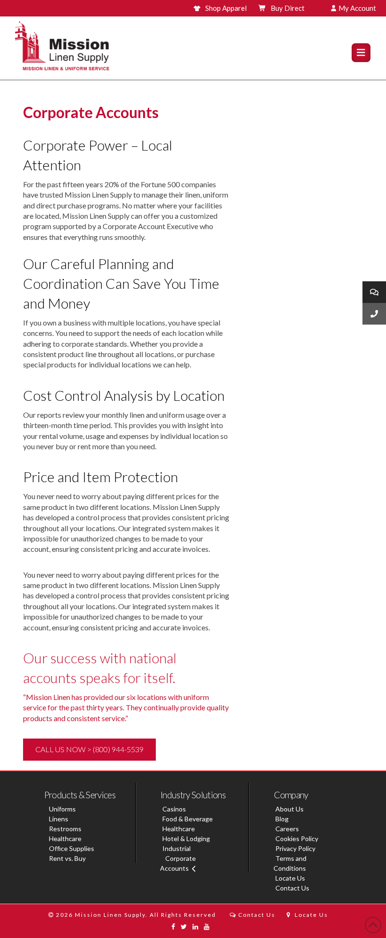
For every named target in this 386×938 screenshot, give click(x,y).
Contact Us (292, 888)
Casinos (174, 809)
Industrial (176, 848)
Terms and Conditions (289, 863)
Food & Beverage (187, 819)
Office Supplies (71, 848)
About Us (289, 809)
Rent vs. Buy (67, 858)
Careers (287, 829)
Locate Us (290, 878)
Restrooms (65, 829)
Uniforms (62, 809)
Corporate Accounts (177, 863)
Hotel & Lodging (186, 839)
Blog (282, 819)
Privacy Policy (295, 848)
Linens (58, 819)
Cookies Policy (296, 839)
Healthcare (65, 839)
